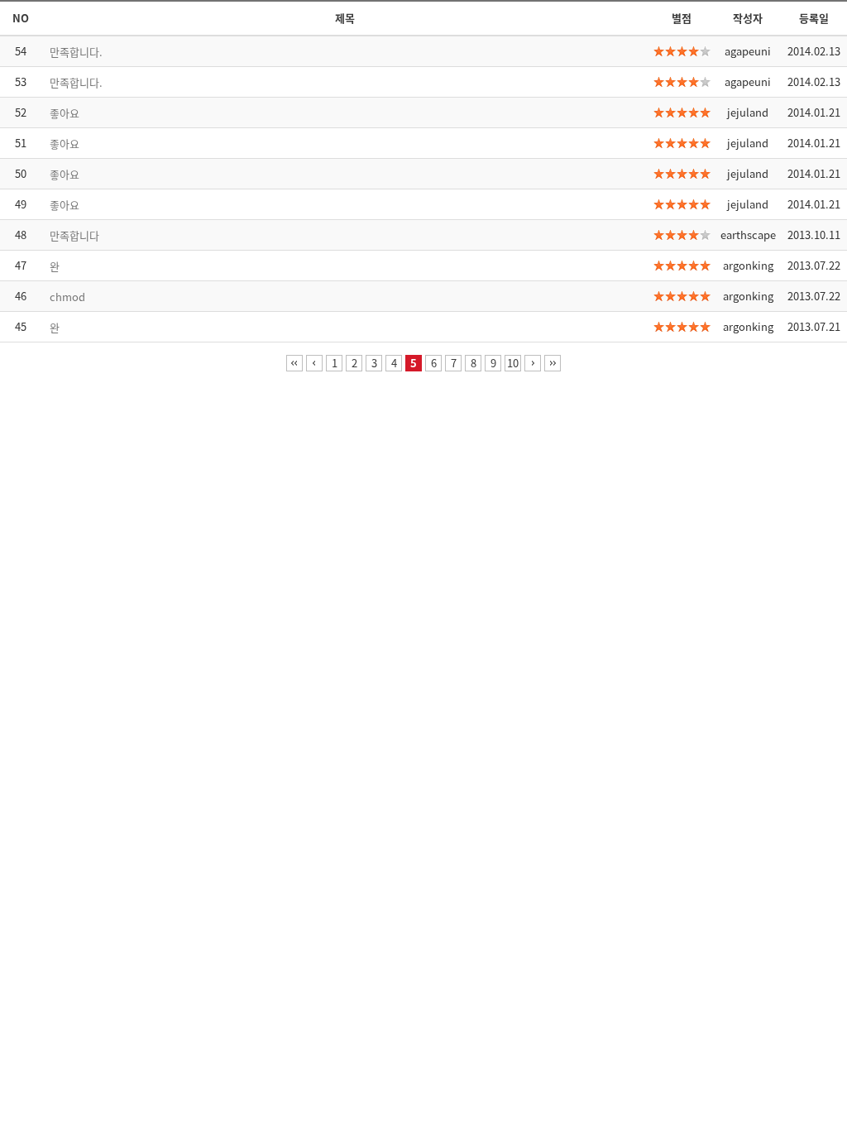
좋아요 (64, 113)
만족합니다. (76, 52)
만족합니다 (74, 235)
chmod (67, 296)
